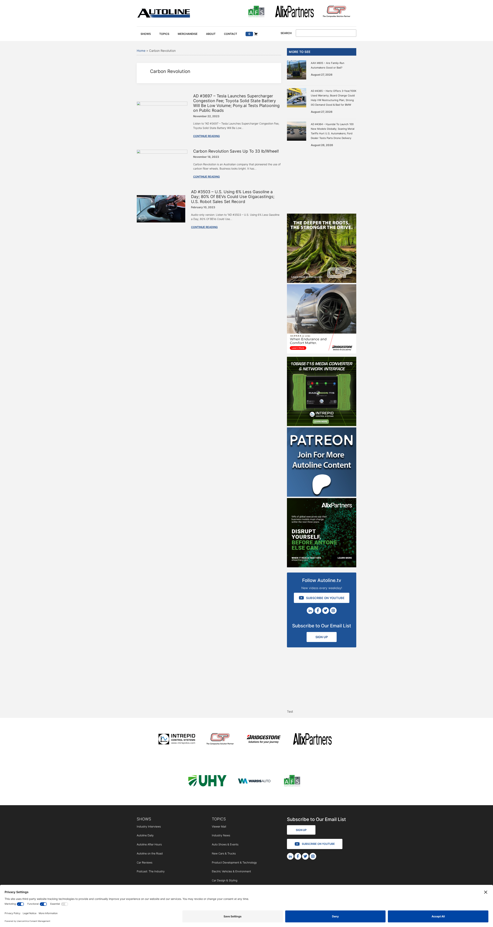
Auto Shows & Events (225, 844)
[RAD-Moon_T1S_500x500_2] (321, 425)
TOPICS (219, 819)
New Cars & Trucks (224, 853)
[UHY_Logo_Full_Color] (207, 781)
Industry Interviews (149, 826)
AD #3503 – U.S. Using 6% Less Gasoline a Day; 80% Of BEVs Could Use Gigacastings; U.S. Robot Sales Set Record (232, 196)
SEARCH (286, 33)
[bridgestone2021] (263, 739)
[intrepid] (176, 739)
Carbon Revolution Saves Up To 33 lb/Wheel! (236, 151)
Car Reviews (144, 862)
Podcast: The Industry (151, 871)
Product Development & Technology (234, 862)
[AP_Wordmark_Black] (294, 12)
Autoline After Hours (149, 844)
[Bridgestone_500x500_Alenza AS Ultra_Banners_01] (321, 352)
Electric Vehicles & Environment (231, 871)
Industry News (221, 835)
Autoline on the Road (150, 853)
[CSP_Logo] (336, 12)
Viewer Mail (219, 826)
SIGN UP (321, 637)
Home (141, 51)
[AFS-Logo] (256, 12)
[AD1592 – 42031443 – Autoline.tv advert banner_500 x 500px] (321, 566)
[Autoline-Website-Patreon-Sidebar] (321, 495)
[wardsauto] (254, 781)
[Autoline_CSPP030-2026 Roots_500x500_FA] (321, 282)
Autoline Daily (145, 835)
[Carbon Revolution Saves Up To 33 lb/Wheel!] (162, 152)
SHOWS (144, 819)
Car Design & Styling (224, 880)
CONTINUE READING (206, 136)
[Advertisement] (321, 179)
